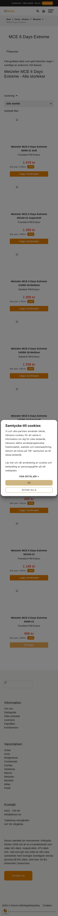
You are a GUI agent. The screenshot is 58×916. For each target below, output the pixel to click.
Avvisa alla (29, 489)
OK (29, 482)
